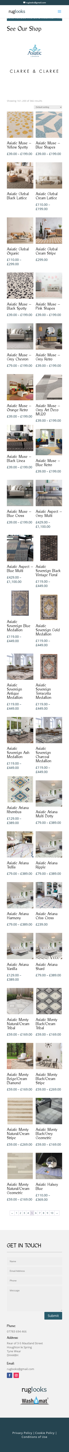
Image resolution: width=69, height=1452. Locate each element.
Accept (34, 1421)
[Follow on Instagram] (16, 1375)
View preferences (34, 1440)
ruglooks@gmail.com (20, 1369)
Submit (53, 1315)
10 (52, 1213)
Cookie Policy (33, 1447)
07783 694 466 (17, 1331)
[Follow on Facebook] (9, 1375)
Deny (34, 1431)
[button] (64, 1394)
